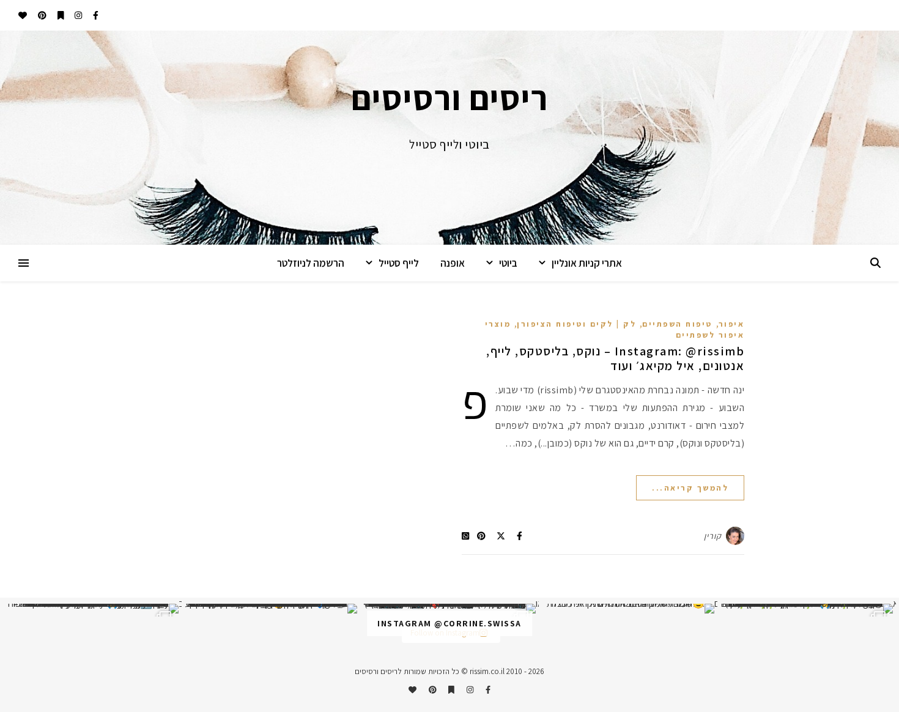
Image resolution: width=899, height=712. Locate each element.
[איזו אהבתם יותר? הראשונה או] (449, 609)
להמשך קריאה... (690, 488)
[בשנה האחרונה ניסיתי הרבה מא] (806, 609)
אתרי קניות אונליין (587, 263)
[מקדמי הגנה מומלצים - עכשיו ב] (92, 609)
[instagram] (77, 15)
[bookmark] (60, 15)
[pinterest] (41, 15)
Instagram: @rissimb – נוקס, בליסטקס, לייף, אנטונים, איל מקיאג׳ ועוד (615, 358)
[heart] (22, 15)
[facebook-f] (94, 15)
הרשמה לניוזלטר (310, 263)
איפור (732, 324)
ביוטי (508, 263)
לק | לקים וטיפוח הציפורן (576, 324)
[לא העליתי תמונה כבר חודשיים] (628, 609)
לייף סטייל (399, 263)
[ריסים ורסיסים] (449, 138)
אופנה (452, 263)
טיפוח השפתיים (677, 324)
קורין (713, 535)
